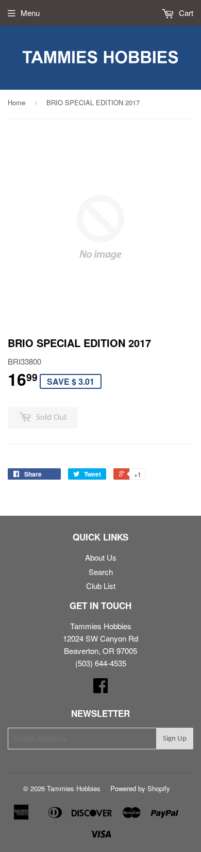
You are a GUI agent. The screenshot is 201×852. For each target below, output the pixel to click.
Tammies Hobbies (73, 788)
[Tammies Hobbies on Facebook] (100, 688)
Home (16, 102)
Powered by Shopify (140, 788)
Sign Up (175, 739)
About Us (100, 557)
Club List (100, 585)
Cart (185, 12)
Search (101, 571)
